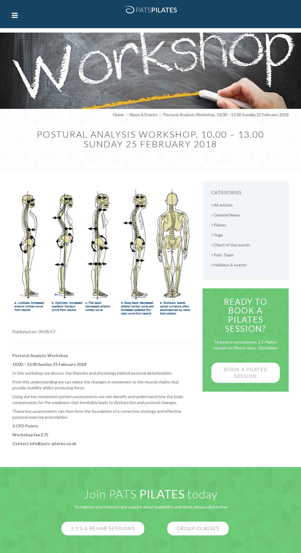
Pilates (219, 224)
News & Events (143, 114)
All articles (223, 204)
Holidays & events (230, 264)
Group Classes (198, 528)
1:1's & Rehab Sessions (103, 528)
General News (226, 214)
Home (118, 114)
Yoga (218, 234)
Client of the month (231, 244)
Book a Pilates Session (245, 372)
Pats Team (223, 254)
